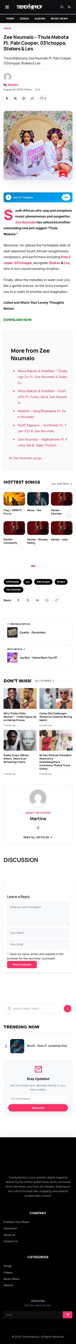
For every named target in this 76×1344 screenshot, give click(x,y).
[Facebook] (7, 98)
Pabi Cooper (43, 581)
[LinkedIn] (37, 600)
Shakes (54, 263)
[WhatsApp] (24, 98)
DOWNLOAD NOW (18, 320)
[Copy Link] (32, 98)
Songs (7, 28)
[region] (38, 529)
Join (66, 197)
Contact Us (11, 1241)
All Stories (43, 680)
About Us (9, 1235)
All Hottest (60, 483)
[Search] (62, 7)
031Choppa (12, 581)
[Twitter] (15, 98)
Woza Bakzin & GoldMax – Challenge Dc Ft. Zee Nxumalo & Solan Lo (42, 377)
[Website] (38, 828)
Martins (13, 85)
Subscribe (38, 1107)
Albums (8, 1285)
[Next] (69, 514)
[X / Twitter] (28, 600)
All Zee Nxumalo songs (25, 458)
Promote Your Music (17, 1222)
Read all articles (36, 837)
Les (66, 263)
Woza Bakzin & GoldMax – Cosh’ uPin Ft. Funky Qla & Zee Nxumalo (42, 397)
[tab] (33, 566)
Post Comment (22, 964)
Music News (11, 1279)
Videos (8, 1272)
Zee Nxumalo (25, 222)
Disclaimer (10, 1228)
